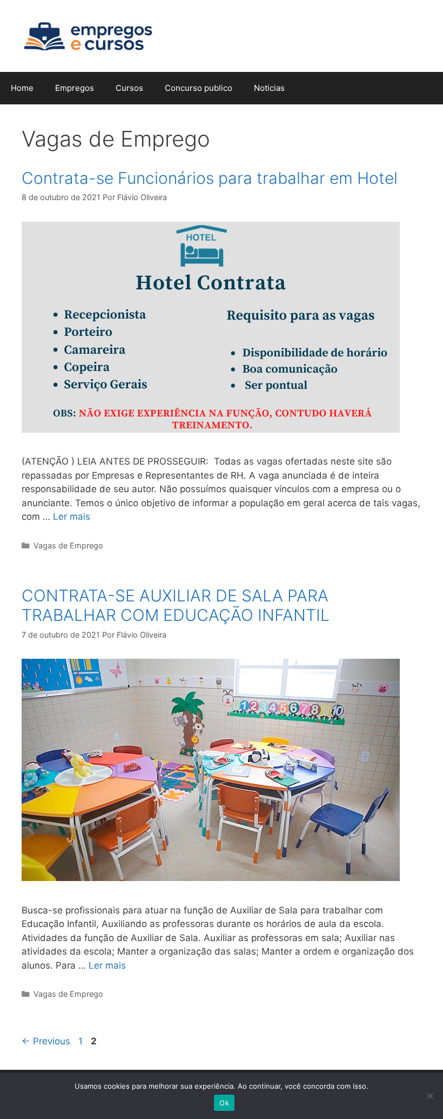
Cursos (129, 88)
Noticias (269, 88)
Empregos (74, 88)
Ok (224, 1102)
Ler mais (71, 516)
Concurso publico (198, 88)
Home (22, 88)
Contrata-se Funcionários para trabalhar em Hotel (210, 178)
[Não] (429, 1095)
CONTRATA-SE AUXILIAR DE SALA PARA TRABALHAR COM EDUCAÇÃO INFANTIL (176, 605)
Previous (46, 1041)
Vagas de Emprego (68, 545)
